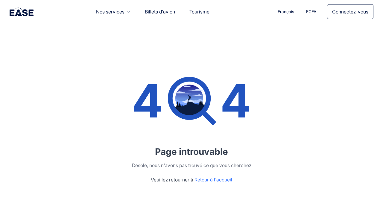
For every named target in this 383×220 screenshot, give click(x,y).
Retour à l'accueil (213, 180)
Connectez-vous (350, 12)
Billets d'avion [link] (160, 12)
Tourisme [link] (199, 12)
